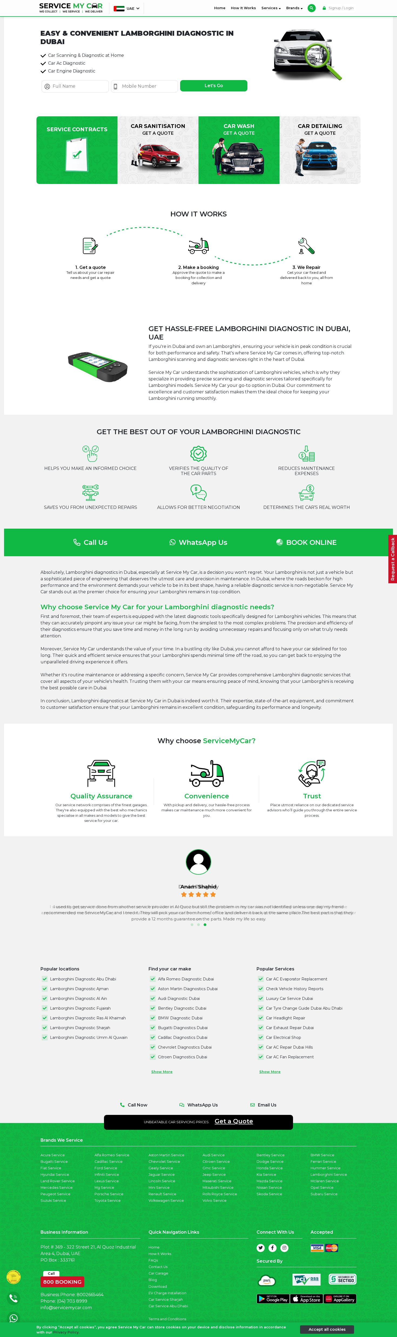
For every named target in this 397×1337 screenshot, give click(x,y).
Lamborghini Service (329, 1175)
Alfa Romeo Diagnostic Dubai (186, 979)
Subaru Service (324, 1194)
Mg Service (104, 1187)
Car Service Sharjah (166, 1300)
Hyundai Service (55, 1175)
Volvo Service (215, 1200)
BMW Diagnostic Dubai (180, 1018)
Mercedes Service (57, 1187)
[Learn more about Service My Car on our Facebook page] (272, 1248)
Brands (293, 8)
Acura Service (53, 1155)
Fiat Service (51, 1168)
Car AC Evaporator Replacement (296, 979)
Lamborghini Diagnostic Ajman (79, 988)
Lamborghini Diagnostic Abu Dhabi (83, 979)
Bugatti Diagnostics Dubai (183, 1027)
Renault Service (162, 1194)
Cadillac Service (109, 1162)
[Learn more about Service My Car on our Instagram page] (284, 1248)
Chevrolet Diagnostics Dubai (185, 1047)
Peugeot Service (55, 1194)
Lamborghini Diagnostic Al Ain (78, 998)
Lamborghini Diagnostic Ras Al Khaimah (88, 1018)
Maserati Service (217, 1181)
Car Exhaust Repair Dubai (290, 1027)
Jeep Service (214, 1175)
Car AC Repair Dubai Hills (289, 1047)
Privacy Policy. (66, 1332)
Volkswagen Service (166, 1200)
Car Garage (158, 1273)
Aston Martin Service (166, 1155)
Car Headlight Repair (285, 1018)
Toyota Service (108, 1200)
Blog (153, 1280)
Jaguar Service (162, 1175)
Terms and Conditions (167, 1319)
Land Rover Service (58, 1181)
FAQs (153, 1260)
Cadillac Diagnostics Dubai (182, 1037)
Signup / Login (341, 8)
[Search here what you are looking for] (312, 8)
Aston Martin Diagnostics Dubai (188, 988)
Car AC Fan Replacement (290, 1057)
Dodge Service (270, 1162)
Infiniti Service (107, 1175)
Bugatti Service (54, 1162)
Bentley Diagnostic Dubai (182, 1008)
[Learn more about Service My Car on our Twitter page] (261, 1248)
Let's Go (214, 85)
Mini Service (159, 1187)
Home (221, 8)
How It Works (243, 8)
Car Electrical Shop (283, 1037)
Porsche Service (109, 1194)
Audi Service (214, 1155)
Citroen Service (216, 1162)
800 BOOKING (62, 1280)
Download (158, 1287)
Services (270, 8)
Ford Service (106, 1168)
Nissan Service (269, 1187)
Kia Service (266, 1175)
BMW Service (322, 1155)
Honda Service (270, 1168)
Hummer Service (326, 1168)
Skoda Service (269, 1194)
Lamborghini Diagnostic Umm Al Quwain (88, 1037)
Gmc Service (214, 1168)
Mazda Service (269, 1181)
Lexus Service (107, 1181)
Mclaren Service (325, 1181)
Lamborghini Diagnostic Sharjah (80, 1027)
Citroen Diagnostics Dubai (182, 1057)
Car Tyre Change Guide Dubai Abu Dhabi (304, 1008)
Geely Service (161, 1168)
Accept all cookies (327, 1329)
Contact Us (158, 1267)
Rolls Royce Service (220, 1194)
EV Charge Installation (167, 1293)
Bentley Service (271, 1155)
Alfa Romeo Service (112, 1155)
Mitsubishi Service (218, 1187)
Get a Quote (234, 1121)
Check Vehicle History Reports (294, 988)
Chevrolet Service (164, 1162)
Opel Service (322, 1187)
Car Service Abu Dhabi (168, 1306)
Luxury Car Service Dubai (289, 998)
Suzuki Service (53, 1200)
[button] (192, 924)
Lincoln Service (162, 1181)
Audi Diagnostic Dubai (179, 998)
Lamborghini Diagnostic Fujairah (80, 1008)
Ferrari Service (323, 1162)
